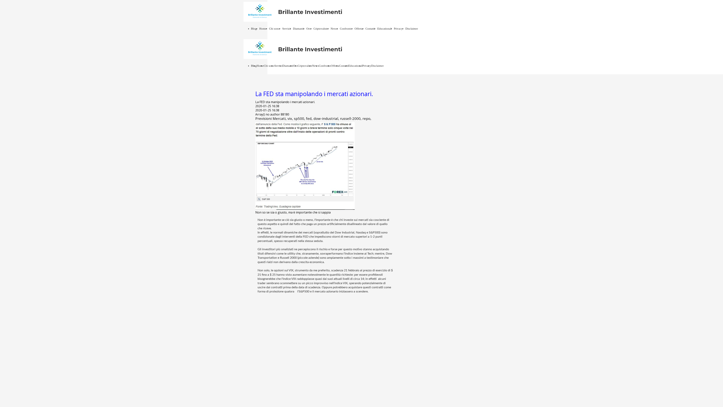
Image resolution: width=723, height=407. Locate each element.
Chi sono (274, 28)
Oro (308, 28)
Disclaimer (411, 28)
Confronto (346, 28)
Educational (384, 28)
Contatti (370, 28)
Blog (254, 28)
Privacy (398, 28)
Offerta (359, 28)
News (334, 28)
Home (262, 28)
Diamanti (298, 28)
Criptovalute (320, 28)
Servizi (286, 28)
